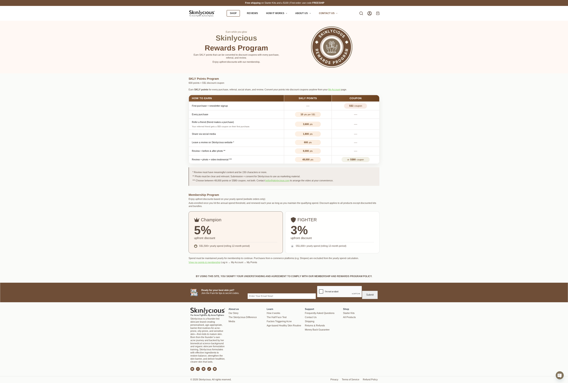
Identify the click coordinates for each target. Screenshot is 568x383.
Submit (370, 295)
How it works (275, 13)
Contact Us (327, 13)
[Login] (369, 13)
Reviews (252, 13)
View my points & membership (204, 262)
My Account (334, 89)
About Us (301, 13)
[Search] (361, 13)
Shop (233, 13)
